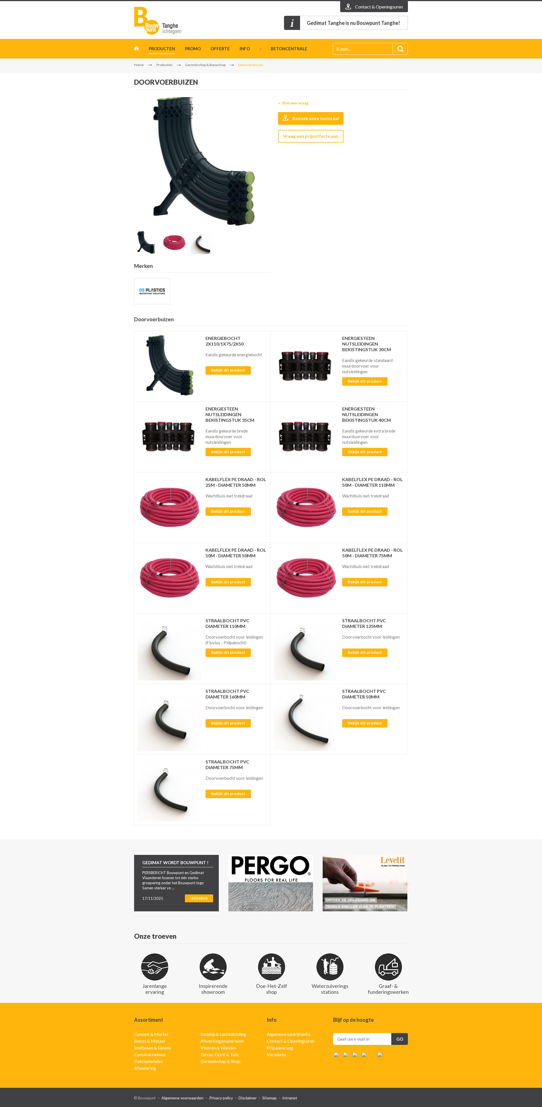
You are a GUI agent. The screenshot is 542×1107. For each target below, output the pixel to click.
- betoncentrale (283, 48)
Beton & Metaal (149, 1040)
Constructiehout (150, 1054)
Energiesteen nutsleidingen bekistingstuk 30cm (366, 343)
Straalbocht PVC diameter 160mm (227, 693)
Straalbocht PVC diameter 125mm (364, 623)
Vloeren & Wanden (218, 1047)
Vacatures (276, 1054)
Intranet (289, 1097)
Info (245, 48)
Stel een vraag (295, 103)
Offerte (220, 48)
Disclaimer (248, 1097)
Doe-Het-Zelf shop (271, 989)
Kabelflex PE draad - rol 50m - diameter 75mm (372, 552)
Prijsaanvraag (280, 1047)
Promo (193, 48)
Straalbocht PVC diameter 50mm (364, 693)
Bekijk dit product (228, 370)
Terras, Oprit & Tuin (219, 1054)
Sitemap (269, 1097)
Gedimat (166, 21)
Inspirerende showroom (213, 989)
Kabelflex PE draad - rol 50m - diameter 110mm (372, 482)
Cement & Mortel (151, 1034)
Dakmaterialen (148, 1061)
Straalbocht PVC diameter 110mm (227, 623)
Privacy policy (221, 1097)
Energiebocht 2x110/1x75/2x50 (225, 340)
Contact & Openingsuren (290, 1040)
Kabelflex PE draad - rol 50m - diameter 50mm (236, 552)
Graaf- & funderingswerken (388, 989)
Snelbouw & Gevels (152, 1047)
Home (136, 49)
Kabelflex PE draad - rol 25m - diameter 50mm (236, 482)
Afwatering (145, 1068)
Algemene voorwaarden (182, 1097)
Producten (162, 48)
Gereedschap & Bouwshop (205, 65)
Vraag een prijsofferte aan (310, 136)
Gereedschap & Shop (220, 1061)
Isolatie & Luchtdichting (223, 1034)
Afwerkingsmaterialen (222, 1040)
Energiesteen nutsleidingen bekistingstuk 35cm (230, 414)
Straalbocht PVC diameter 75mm (227, 764)
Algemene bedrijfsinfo (288, 1034)
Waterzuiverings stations (330, 989)
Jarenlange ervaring (154, 989)
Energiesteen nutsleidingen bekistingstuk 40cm (366, 414)
